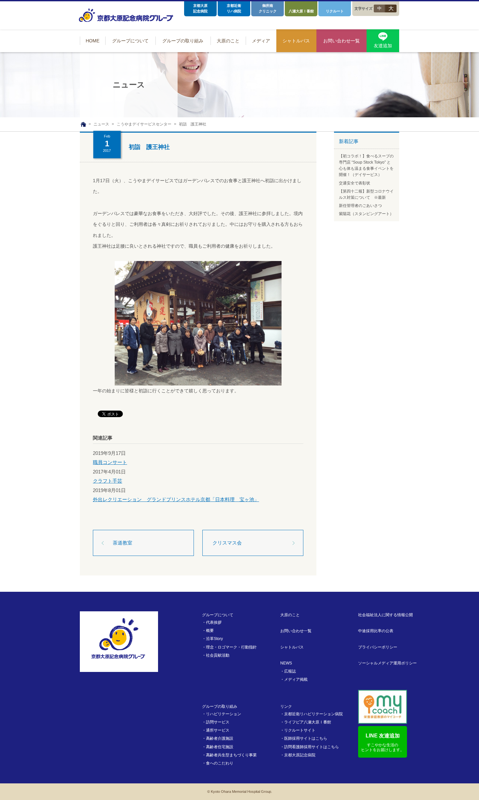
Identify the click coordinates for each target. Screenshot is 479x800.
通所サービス (217, 730)
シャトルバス (292, 647)
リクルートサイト (299, 730)
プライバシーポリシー (377, 647)
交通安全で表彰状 (354, 183)
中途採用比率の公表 (375, 631)
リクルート (335, 11)
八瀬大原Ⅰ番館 (301, 11)
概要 (210, 630)
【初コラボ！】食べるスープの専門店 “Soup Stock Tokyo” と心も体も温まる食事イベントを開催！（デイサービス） (366, 165)
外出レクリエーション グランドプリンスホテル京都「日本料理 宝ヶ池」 (176, 499)
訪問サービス (217, 722)
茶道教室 (122, 542)
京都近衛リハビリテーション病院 (313, 714)
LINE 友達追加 (382, 742)
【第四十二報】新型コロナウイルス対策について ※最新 (366, 194)
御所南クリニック (268, 8)
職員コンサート (110, 462)
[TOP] (83, 124)
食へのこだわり (219, 763)
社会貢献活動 (217, 655)
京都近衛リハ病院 (234, 8)
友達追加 (383, 45)
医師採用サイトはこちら (305, 738)
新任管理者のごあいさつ (360, 205)
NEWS (286, 663)
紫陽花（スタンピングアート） (366, 213)
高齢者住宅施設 (219, 747)
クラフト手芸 (107, 481)
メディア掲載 (296, 679)
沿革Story (214, 638)
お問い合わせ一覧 (296, 631)
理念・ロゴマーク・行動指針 (231, 647)
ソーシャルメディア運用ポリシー (387, 663)
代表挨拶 (214, 622)
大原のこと (290, 615)
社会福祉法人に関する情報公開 (385, 615)
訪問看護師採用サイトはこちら (311, 747)
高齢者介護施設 (219, 738)
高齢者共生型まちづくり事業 (231, 755)
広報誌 (290, 671)
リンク (286, 706)
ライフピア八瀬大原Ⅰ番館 (307, 722)
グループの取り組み (219, 706)
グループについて (217, 615)
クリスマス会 (227, 542)
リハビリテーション (223, 714)
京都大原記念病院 (200, 8)
